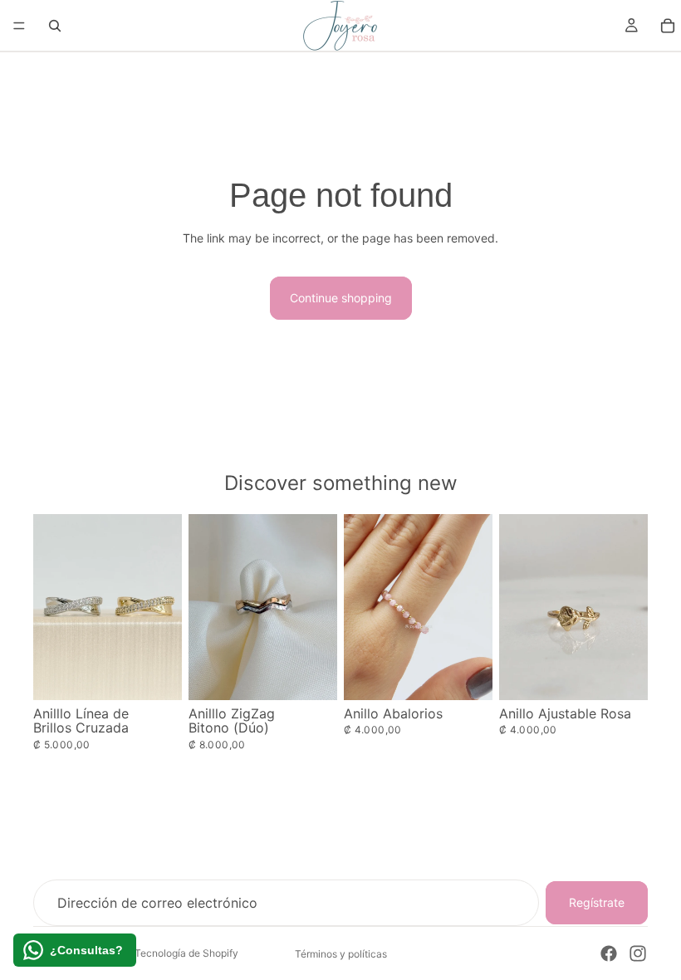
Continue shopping (341, 298)
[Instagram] (638, 953)
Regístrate (597, 902)
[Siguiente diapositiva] (474, 607)
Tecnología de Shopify (186, 953)
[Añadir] (622, 674)
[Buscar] (55, 25)
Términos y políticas (341, 954)
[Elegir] (156, 674)
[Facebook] (609, 953)
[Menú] (19, 26)
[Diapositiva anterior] (362, 607)
